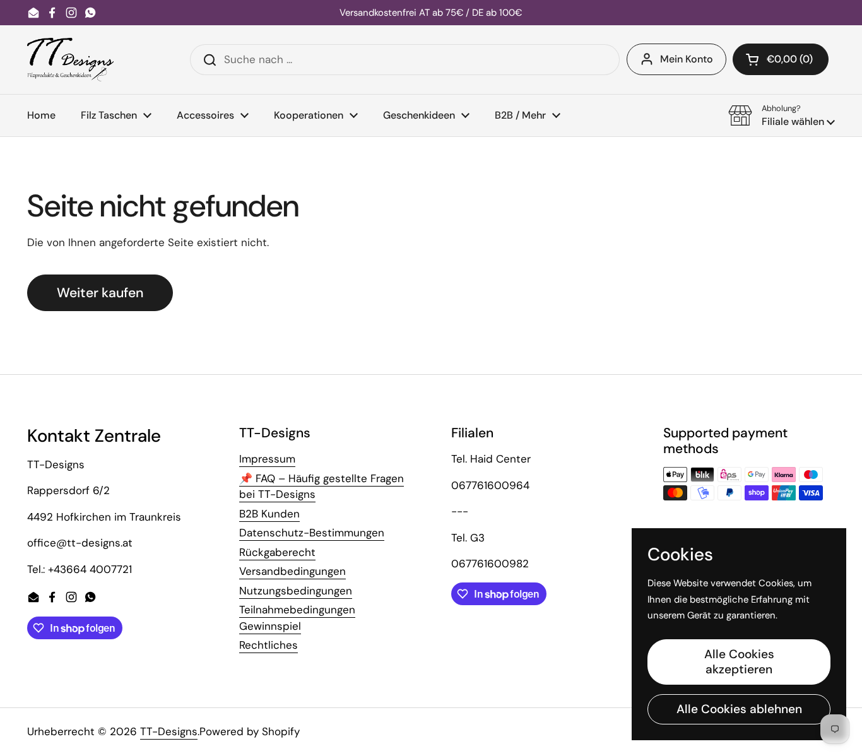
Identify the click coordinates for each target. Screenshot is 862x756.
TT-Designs (169, 731)
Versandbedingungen (292, 571)
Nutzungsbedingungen (295, 591)
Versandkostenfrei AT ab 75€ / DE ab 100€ (430, 13)
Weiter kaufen (100, 293)
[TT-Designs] (70, 59)
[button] (781, 59)
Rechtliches (268, 645)
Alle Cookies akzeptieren (739, 661)
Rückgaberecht (277, 552)
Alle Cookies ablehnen (739, 709)
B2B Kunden (269, 514)
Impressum (267, 459)
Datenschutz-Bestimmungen (311, 533)
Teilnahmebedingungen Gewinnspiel (297, 618)
